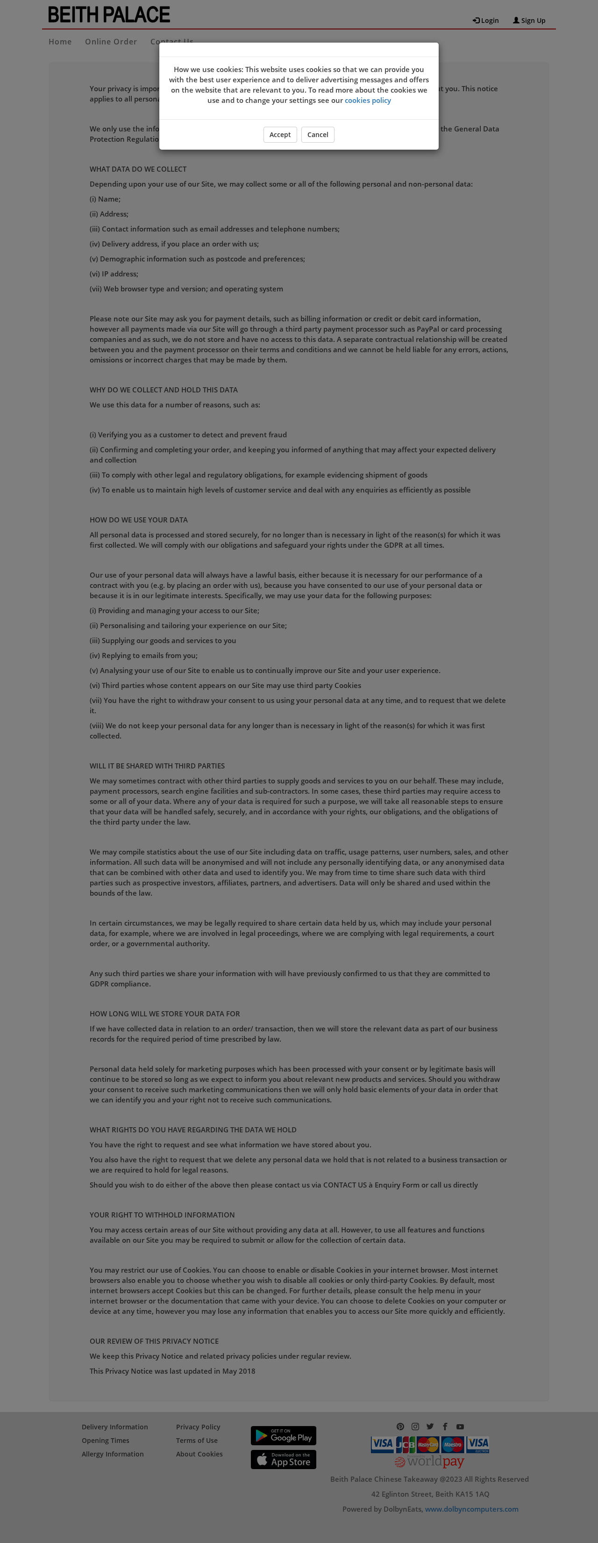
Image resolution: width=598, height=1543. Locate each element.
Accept (280, 134)
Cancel (317, 134)
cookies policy (368, 100)
